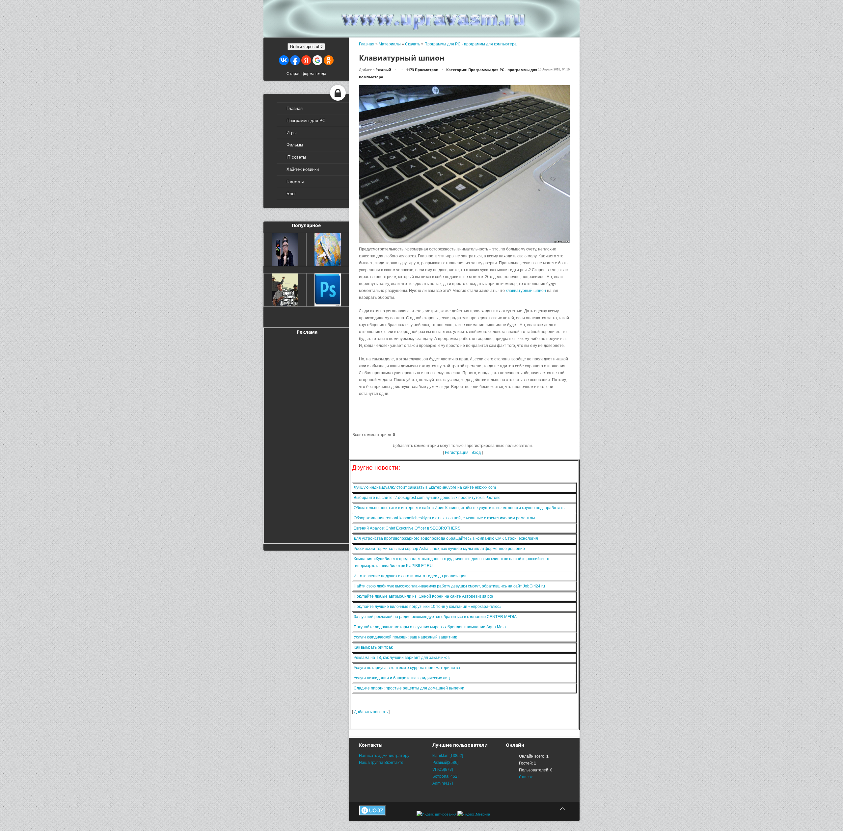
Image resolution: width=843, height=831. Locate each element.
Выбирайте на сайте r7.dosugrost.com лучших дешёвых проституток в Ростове (427, 497)
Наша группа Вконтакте (381, 762)
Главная (294, 108)
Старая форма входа (306, 73)
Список (525, 777)
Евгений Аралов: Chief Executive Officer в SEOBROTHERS (407, 528)
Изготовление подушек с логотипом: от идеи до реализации (410, 576)
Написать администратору (384, 755)
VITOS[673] (442, 769)
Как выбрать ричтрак (373, 647)
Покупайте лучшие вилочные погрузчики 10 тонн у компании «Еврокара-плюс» (428, 606)
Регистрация (457, 452)
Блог (291, 193)
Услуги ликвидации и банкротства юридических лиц (402, 678)
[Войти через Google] (317, 60)
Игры (291, 132)
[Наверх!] (562, 808)
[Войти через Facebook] (295, 60)
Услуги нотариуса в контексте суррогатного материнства (407, 667)
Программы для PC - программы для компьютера (470, 44)
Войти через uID (306, 46)
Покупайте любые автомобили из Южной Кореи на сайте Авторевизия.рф (423, 596)
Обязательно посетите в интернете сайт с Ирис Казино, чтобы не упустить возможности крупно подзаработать (459, 508)
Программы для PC (305, 120)
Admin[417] (442, 783)
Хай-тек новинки (302, 169)
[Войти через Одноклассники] (329, 60)
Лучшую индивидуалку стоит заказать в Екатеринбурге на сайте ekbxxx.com (425, 487)
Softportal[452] (445, 776)
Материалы (390, 44)
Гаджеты (295, 181)
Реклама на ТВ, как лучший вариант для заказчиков (401, 657)
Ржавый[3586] (445, 762)
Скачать (412, 44)
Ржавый (383, 69)
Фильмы (294, 145)
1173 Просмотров (422, 69)
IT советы (296, 157)
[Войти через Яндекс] (306, 60)
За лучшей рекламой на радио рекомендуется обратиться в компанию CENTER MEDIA (435, 616)
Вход (476, 452)
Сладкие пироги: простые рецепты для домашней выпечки (409, 688)
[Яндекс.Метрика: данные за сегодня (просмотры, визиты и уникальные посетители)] (473, 814)
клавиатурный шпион (526, 290)
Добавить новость (371, 712)
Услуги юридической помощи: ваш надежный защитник (405, 637)
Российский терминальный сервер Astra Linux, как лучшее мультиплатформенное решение (439, 548)
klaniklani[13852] (447, 755)
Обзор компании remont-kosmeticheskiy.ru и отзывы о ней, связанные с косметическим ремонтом (444, 518)
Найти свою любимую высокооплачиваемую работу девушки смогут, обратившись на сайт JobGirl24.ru (449, 586)
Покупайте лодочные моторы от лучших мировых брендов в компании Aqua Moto (430, 627)
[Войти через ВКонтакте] (284, 60)
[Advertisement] (307, 438)
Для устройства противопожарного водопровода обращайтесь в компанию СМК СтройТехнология (446, 538)
